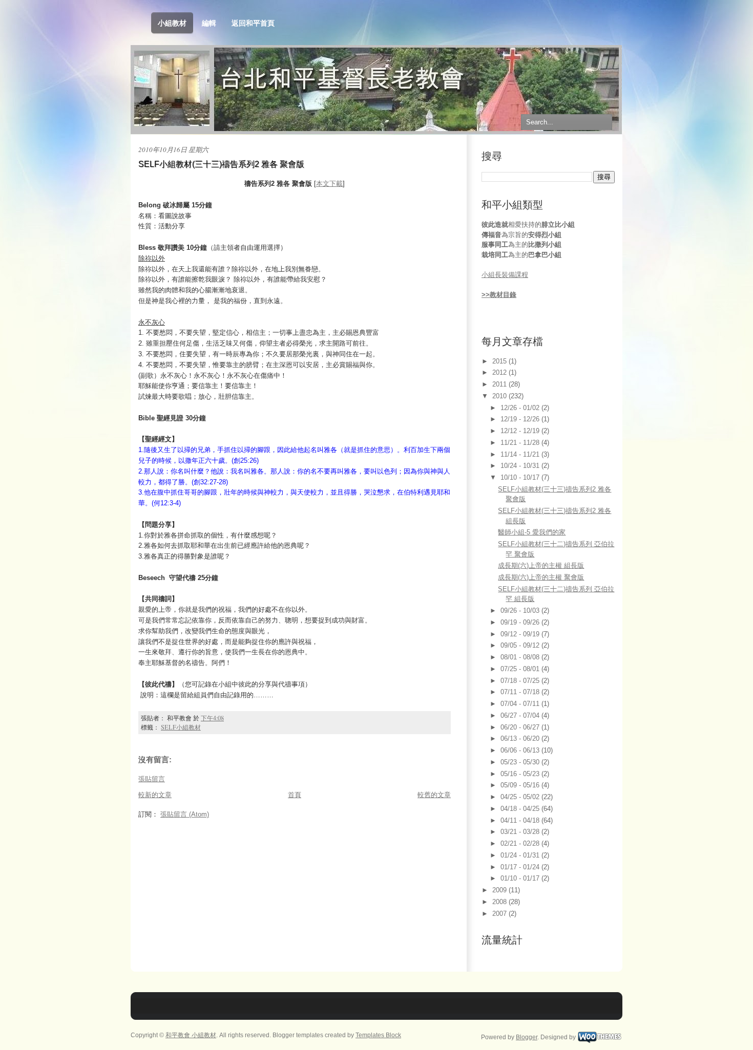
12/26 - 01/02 (520, 408)
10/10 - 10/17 (520, 477)
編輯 (209, 23)
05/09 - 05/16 (520, 785)
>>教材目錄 (499, 294)
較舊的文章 (434, 795)
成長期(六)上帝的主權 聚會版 (541, 577)
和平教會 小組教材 (190, 1035)
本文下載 (329, 183)
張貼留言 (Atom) (184, 814)
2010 (500, 396)
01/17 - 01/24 (520, 867)
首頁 (294, 795)
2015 (500, 361)
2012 (500, 372)
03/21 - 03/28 (520, 831)
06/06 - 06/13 (520, 750)
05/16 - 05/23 (520, 774)
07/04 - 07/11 (520, 704)
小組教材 (172, 23)
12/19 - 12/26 (520, 419)
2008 (500, 902)
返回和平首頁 (253, 23)
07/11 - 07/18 (520, 692)
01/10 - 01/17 (520, 878)
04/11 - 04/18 (520, 820)
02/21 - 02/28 (520, 843)
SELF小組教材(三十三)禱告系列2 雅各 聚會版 (221, 164)
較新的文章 (155, 795)
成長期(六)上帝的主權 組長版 (541, 565)
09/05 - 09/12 (520, 645)
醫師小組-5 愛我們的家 (532, 532)
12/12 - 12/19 (520, 431)
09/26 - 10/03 (520, 610)
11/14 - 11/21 (520, 454)
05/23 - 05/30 (520, 762)
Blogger (526, 1037)
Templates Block (378, 1035)
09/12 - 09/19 (520, 634)
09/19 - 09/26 (520, 622)
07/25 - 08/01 (520, 669)
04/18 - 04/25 (520, 808)
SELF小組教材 (181, 727)
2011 (500, 384)
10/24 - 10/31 (520, 465)
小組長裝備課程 (505, 274)
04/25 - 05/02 (520, 797)
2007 (500, 913)
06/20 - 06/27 (520, 727)
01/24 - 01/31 (520, 855)
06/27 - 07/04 (520, 715)
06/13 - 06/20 (520, 738)
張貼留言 (151, 779)
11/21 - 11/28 (520, 442)
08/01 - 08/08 (520, 657)
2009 (500, 890)
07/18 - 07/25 (520, 680)
